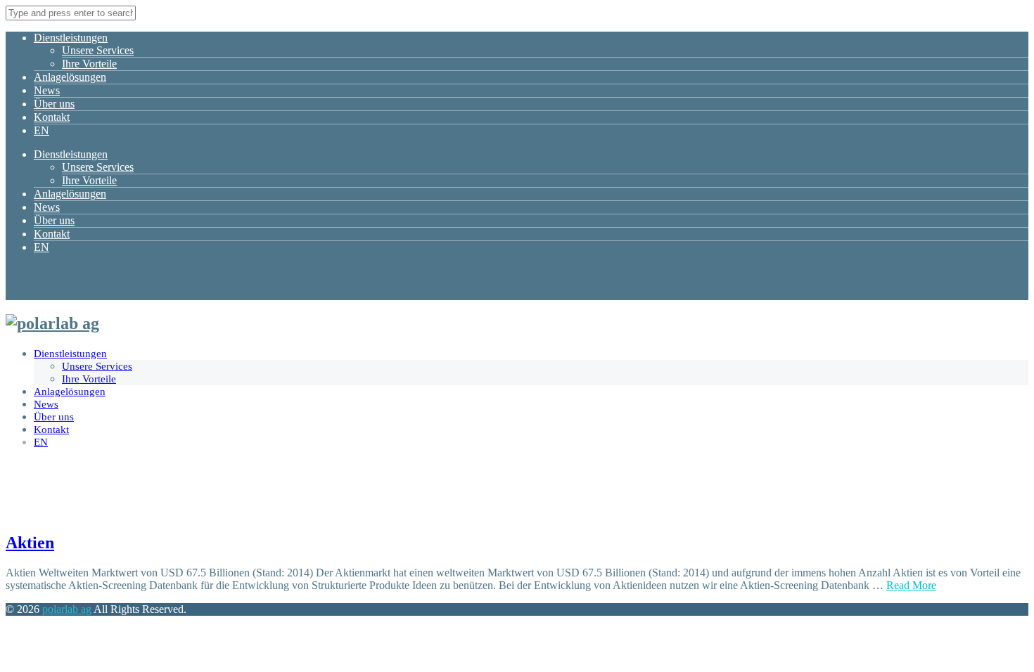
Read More (911, 585)
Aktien (30, 543)
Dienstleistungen (71, 38)
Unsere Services (98, 50)
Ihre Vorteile (89, 64)
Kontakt (52, 117)
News (47, 90)
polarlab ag (66, 609)
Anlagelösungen (70, 77)
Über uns (54, 104)
